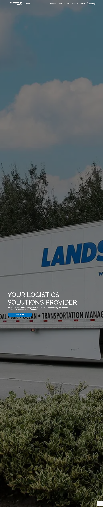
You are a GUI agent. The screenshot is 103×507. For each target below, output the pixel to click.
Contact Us (20, 315)
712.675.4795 (91, 3)
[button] (53, 3)
